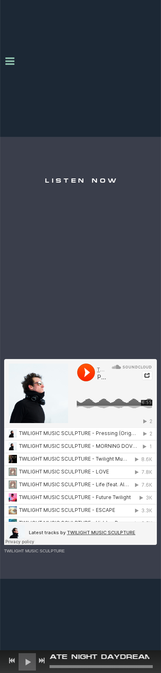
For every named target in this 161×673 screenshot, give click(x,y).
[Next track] (41, 660)
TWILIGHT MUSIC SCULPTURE (34, 551)
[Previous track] (12, 660)
